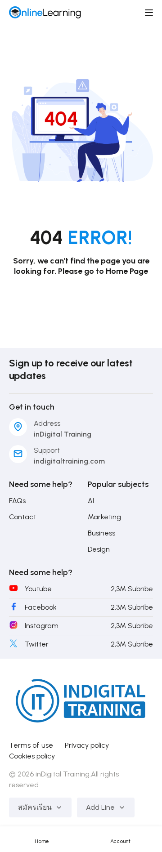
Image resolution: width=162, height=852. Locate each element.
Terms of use (31, 745)
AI (91, 500)
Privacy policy (87, 745)
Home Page (127, 271)
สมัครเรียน (35, 807)
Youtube (38, 588)
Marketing (104, 517)
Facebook (41, 607)
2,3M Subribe (132, 588)
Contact (22, 517)
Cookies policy (32, 756)
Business (101, 533)
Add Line (100, 807)
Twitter (37, 644)
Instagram (41, 625)
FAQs (17, 500)
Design (99, 549)
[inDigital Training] (45, 12)
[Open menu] (150, 12)
